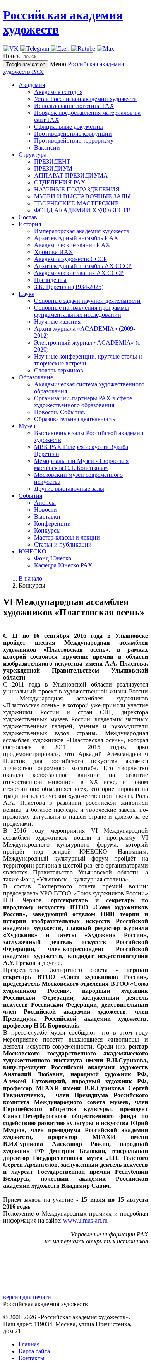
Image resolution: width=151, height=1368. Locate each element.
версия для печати (27, 1297)
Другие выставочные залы (69, 488)
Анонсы (45, 502)
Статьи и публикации (63, 544)
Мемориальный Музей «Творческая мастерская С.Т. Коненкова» (81, 464)
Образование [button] (36, 377)
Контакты (32, 1358)
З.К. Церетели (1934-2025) (68, 287)
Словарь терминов (58, 370)
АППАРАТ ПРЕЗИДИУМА (71, 175)
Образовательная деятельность (74, 419)
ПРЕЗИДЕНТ (52, 161)
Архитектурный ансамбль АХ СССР (83, 266)
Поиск (11, 56)
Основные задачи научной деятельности (87, 300)
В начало (30, 578)
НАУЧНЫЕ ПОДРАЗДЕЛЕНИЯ (77, 189)
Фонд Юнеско (52, 558)
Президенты (50, 280)
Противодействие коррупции (73, 133)
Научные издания (57, 321)
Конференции (52, 523)
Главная (29, 1344)
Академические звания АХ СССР (79, 273)
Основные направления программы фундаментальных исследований (81, 311)
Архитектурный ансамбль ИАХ (76, 238)
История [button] (30, 224)
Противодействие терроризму (73, 140)
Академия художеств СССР (70, 259)
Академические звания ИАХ (72, 245)
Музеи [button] (27, 426)
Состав (28, 217)
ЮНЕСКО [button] (32, 551)
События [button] (30, 495)
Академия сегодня (58, 92)
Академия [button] (32, 85)
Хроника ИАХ (53, 252)
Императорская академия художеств (81, 231)
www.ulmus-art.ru (85, 1220)
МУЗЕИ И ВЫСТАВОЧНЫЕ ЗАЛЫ (82, 196)
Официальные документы (68, 126)
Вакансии (47, 147)
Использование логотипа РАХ (74, 105)
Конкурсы (47, 530)
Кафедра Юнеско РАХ (63, 565)
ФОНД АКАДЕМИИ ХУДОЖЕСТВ (82, 210)
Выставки (47, 516)
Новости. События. (59, 412)
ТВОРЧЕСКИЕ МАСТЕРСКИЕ (76, 203)
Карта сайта (34, 1351)
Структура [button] (32, 154)
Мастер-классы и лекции (67, 537)
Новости (45, 509)
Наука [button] (26, 293)
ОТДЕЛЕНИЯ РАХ (60, 182)
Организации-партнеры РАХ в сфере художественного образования (83, 401)
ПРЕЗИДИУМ (53, 168)
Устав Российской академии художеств (85, 99)
